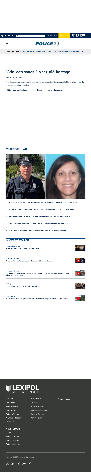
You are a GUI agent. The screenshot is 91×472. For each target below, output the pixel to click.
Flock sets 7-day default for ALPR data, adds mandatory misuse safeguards (38, 230)
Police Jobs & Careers (13, 246)
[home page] (50, 43)
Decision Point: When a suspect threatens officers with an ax (30, 261)
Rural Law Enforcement (54, 90)
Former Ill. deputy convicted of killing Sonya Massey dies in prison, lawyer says (41, 209)
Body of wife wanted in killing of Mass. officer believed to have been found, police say (43, 203)
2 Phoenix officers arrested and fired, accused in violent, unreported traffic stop (40, 216)
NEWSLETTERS (52, 35)
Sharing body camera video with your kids (23, 286)
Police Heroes (37, 90)
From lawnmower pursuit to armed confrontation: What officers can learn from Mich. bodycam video (37, 274)
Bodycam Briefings (12, 258)
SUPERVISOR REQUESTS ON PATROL (69, 51)
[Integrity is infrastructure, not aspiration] (80, 248)
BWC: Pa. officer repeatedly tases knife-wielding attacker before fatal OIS (38, 223)
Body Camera (10, 296)
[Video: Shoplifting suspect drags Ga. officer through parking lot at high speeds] (80, 298)
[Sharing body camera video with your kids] (80, 286)
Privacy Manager (64, 399)
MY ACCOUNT (64, 35)
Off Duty (8, 284)
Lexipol (20, 457)
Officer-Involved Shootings (17, 90)
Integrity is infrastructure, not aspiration (22, 248)
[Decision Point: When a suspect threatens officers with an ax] (80, 260)
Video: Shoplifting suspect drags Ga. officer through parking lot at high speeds (37, 298)
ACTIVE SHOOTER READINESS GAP (37, 51)
